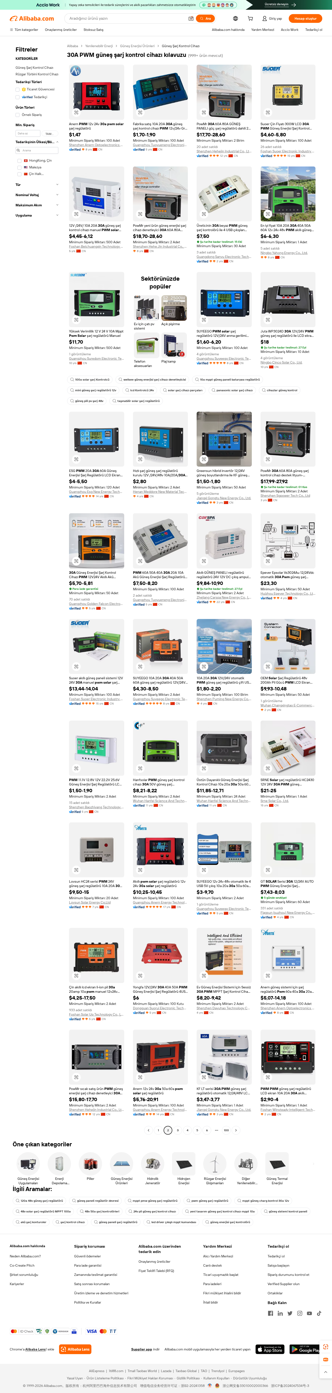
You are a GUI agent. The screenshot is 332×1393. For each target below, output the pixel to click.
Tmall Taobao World (142, 1371)
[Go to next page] (236, 1130)
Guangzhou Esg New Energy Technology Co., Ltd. (96, 492)
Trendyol (217, 1371)
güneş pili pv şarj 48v (89, 401)
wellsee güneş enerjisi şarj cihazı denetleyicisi (154, 379)
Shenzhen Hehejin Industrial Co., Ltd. (224, 151)
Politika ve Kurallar (87, 1302)
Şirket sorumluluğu (24, 1275)
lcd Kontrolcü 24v (142, 390)
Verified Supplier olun (284, 1284)
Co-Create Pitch (22, 1265)
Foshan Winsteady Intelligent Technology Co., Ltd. (288, 1110)
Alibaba (72, 46)
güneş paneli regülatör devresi (98, 1200)
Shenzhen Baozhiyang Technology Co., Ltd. (96, 807)
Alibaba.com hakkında (27, 1246)
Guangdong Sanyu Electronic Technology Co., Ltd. (224, 257)
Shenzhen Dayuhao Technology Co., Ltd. (224, 1008)
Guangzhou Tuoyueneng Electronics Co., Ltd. (160, 145)
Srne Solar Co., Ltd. (275, 801)
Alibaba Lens (35, 1349)
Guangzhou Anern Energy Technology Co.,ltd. (160, 1110)
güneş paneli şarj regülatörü (118, 1222)
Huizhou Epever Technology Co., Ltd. (288, 593)
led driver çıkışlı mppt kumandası (173, 1222)
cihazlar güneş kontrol (282, 390)
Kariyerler (17, 1284)
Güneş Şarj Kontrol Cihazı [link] (181, 46)
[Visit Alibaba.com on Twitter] (290, 1313)
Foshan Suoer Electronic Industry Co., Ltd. (288, 151)
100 (226, 1130)
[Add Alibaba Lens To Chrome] (75, 1349)
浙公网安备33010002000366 (245, 1386)
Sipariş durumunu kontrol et (288, 1275)
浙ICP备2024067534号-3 (290, 1386)
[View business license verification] (210, 1385)
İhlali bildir (210, 1302)
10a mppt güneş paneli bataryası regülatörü (230, 379)
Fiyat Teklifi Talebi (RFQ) (156, 1271)
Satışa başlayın (278, 1265)
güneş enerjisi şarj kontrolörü (230, 1222)
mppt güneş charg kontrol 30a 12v (265, 1200)
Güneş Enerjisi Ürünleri (137, 46)
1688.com (116, 1371)
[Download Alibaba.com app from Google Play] (305, 1349)
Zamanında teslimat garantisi (95, 1275)
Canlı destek (212, 1265)
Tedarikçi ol (276, 1256)
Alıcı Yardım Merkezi (218, 1256)
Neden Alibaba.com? (25, 1256)
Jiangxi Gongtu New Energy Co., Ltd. (224, 498)
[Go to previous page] (148, 1130)
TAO (204, 1371)
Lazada (166, 1371)
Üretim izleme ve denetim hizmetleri (101, 1293)
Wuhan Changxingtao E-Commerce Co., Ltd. (288, 705)
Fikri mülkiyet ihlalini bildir (222, 1293)
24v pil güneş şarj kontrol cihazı (154, 1211)
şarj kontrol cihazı (73, 1222)
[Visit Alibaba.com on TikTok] (319, 1313)
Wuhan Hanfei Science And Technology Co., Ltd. (160, 801)
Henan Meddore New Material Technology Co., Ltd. (160, 492)
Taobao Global (186, 1371)
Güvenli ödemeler (87, 1256)
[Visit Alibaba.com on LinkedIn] (280, 1313)
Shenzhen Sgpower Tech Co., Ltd (285, 495)
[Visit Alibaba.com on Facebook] (270, 1313)
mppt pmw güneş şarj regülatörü (155, 1200)
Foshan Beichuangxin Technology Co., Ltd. (96, 246)
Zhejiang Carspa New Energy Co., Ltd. (224, 597)
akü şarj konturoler (33, 1222)
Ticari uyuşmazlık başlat (220, 1275)
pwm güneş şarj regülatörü (210, 1200)
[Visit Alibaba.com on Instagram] (300, 1313)
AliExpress (97, 1371)
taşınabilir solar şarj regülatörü (138, 401)
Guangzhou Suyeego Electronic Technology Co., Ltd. (224, 358)
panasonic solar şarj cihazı (235, 390)
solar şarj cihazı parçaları (185, 390)
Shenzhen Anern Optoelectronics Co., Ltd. (96, 145)
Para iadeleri (212, 1284)
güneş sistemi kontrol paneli (288, 1211)
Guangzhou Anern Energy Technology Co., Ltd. (160, 902)
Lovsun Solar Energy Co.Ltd (90, 902)
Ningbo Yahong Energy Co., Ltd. (284, 253)
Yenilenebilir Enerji (99, 46)
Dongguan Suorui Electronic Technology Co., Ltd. (160, 1008)
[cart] (251, 19)
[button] (191, 18)
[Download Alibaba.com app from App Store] (270, 1349)
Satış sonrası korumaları (92, 1284)
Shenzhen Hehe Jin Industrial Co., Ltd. (160, 246)
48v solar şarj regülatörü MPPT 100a (46, 1211)
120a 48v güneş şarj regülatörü (42, 1200)
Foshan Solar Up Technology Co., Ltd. (96, 1014)
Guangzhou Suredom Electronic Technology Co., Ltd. (96, 358)
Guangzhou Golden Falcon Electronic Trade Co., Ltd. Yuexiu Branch (96, 604)
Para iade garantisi (87, 1265)
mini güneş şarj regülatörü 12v (95, 390)
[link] (325, 1347)
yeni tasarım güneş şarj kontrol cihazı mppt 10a (222, 1211)
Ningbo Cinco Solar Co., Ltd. (281, 362)
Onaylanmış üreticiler (154, 1261)
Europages (236, 1371)
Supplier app (141, 1349)
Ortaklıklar (275, 1293)
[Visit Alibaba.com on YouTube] (309, 1313)
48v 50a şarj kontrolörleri (102, 1211)
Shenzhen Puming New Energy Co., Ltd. (224, 699)
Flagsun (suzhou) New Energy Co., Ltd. (288, 912)
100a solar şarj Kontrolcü (92, 379)
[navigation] (37, 589)
